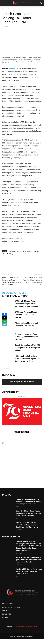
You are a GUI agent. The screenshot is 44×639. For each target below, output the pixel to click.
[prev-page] (3, 367)
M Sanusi (36, 251)
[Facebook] (11, 263)
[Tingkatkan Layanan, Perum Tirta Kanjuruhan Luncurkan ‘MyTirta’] (8, 337)
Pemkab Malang (8, 254)
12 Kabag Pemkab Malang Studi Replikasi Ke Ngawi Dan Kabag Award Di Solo (27, 358)
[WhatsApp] (22, 263)
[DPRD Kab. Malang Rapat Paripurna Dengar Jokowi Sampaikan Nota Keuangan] (8, 304)
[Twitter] (17, 263)
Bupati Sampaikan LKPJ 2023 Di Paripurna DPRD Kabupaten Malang (27, 347)
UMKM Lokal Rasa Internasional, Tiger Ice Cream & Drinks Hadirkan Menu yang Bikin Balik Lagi (28, 501)
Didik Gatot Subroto (15, 251)
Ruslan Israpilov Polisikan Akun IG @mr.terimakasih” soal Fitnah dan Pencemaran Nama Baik (28, 560)
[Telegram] (32, 263)
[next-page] (7, 367)
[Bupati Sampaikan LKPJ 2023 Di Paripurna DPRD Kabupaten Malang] (8, 348)
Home (4, 9)
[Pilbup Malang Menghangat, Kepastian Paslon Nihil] (8, 326)
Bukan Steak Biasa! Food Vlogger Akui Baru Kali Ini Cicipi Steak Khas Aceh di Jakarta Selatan (28, 513)
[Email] (27, 263)
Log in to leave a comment (22, 382)
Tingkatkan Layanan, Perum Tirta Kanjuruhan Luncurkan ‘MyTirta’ (26, 336)
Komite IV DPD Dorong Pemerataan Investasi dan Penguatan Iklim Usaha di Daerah (29, 571)
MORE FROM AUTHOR (15, 296)
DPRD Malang (27, 251)
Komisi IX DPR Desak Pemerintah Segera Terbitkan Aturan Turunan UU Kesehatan (11, 281)
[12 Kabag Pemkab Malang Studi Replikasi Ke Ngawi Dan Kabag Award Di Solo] (8, 359)
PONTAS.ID (14, 68)
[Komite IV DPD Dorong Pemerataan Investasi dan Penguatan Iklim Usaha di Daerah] (8, 572)
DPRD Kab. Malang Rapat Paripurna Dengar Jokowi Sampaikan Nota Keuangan (26, 304)
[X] (4, 318)
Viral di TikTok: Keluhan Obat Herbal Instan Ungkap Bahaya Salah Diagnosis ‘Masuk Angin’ (27, 525)
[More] (37, 263)
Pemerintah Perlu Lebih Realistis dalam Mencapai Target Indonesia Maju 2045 (32, 281)
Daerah (10, 9)
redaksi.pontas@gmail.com (26, 626)
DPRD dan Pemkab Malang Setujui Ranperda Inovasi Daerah (26, 314)
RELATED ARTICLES (14, 292)
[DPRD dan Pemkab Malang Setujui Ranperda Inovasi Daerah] (8, 315)
